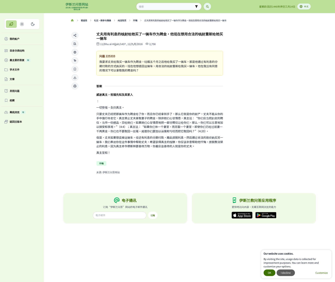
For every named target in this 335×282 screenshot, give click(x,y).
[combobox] (166, 6)
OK (269, 272)
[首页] (72, 20)
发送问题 (15, 91)
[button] (74, 35)
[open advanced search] (196, 6)
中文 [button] (306, 6)
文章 (12, 79)
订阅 (153, 215)
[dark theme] (32, 24)
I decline (286, 272)
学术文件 (15, 69)
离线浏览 (17, 112)
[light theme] (22, 24)
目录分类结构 (17, 50)
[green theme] (11, 24)
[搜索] (207, 6)
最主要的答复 (19, 60)
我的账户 (15, 39)
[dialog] (296, 264)
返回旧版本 (16, 121)
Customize (321, 272)
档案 (12, 100)
